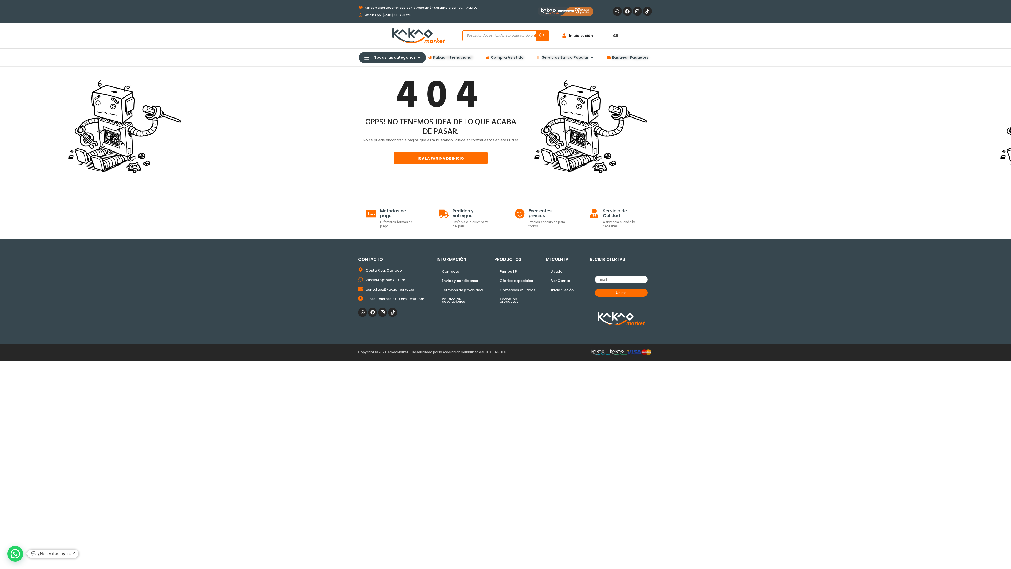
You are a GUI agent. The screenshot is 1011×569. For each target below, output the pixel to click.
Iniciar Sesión (562, 289)
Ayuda (556, 271)
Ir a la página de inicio (441, 158)
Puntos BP (508, 271)
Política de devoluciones (453, 300)
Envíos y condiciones (460, 280)
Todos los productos (509, 300)
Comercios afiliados (517, 289)
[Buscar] (542, 35)
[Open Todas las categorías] (419, 57)
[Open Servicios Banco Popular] (592, 57)
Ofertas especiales (516, 280)
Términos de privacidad (462, 289)
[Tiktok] (647, 11)
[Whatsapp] (617, 11)
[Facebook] (627, 11)
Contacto (450, 271)
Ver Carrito (560, 280)
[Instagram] (637, 11)
